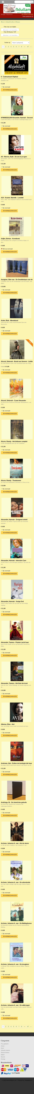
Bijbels (3, 1054)
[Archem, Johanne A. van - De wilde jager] (17, 993)
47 (28, 46)
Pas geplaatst (4, 1044)
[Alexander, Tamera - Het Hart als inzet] (17, 671)
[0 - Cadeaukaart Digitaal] (16, 64)
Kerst (2, 1048)
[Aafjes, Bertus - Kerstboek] (16, 226)
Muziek (3, 1057)
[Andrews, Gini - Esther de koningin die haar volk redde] (17, 751)
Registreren (9, 14)
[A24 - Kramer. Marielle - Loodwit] (17, 185)
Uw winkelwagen (27, 14)
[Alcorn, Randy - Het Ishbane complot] (17, 429)
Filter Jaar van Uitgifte (10, 26)
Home (2, 22)
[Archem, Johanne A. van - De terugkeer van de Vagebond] (16, 952)
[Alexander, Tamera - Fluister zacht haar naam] (16, 630)
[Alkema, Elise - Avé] (16, 712)
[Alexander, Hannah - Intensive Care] (16, 548)
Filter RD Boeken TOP (10, 32)
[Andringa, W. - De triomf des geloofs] (16, 790)
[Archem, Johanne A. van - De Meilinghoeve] (17, 911)
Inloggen (3, 14)
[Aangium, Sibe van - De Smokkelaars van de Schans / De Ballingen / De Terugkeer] (17, 267)
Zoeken (31, 2)
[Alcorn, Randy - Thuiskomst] (16, 468)
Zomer (2, 1046)
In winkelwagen (10, 90)
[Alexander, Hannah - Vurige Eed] (17, 589)
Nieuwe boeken (5, 1052)
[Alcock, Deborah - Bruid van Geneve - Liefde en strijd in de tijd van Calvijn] (17, 349)
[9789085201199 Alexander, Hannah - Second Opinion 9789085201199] (17, 105)
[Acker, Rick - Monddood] (16, 308)
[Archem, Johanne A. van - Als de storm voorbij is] (17, 831)
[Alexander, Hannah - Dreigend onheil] (17, 507)
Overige (3, 1059)
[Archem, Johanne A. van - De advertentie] (16, 870)
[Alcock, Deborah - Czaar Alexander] (16, 388)
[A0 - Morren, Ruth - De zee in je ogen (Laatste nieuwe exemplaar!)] (16, 144)
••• (24, 46)
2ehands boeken (10, 22)
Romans (18, 22)
